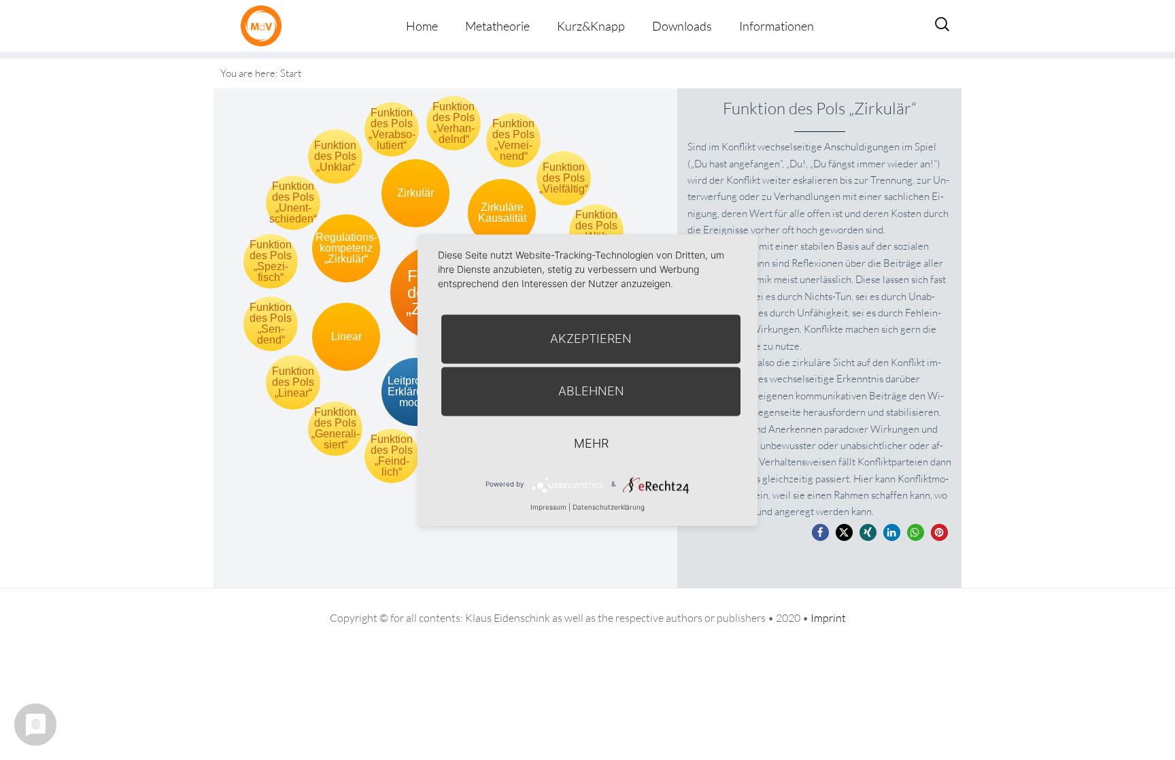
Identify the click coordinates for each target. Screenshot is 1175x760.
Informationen (776, 25)
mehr (591, 443)
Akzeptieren (591, 338)
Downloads (682, 25)
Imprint (828, 618)
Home (422, 25)
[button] (820, 532)
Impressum (548, 507)
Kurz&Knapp (591, 25)
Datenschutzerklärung (609, 507)
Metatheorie (497, 25)
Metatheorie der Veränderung (265, 25)
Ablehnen (591, 391)
